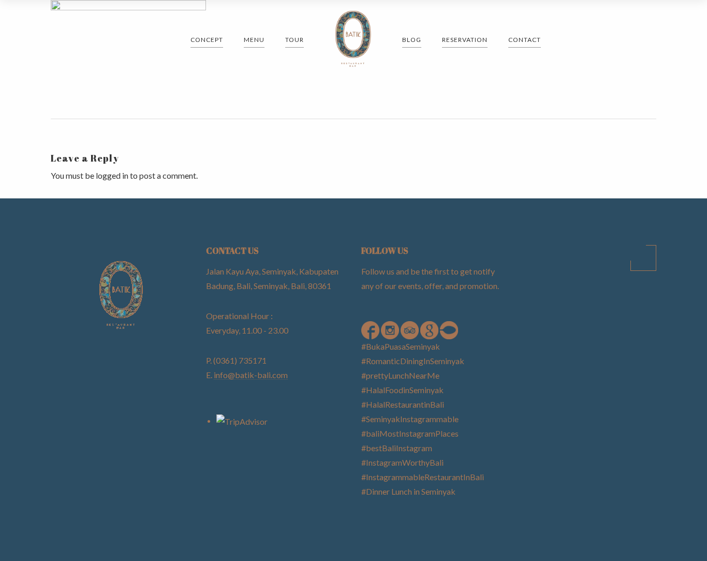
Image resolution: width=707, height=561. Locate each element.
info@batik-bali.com (251, 375)
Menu (254, 40)
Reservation (465, 40)
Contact (524, 40)
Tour (294, 40)
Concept (206, 40)
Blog (411, 40)
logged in (112, 175)
